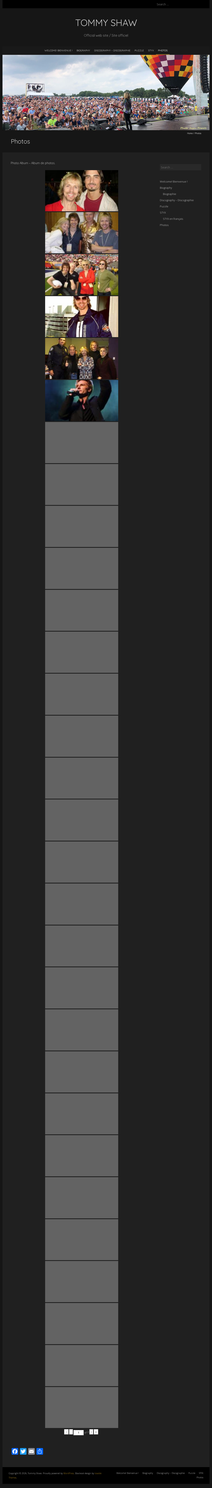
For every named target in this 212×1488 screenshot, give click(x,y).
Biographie (169, 194)
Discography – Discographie (112, 50)
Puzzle (139, 50)
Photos (162, 50)
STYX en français (173, 219)
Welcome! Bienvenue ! (58, 50)
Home (190, 133)
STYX (151, 50)
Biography (83, 50)
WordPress (68, 1473)
